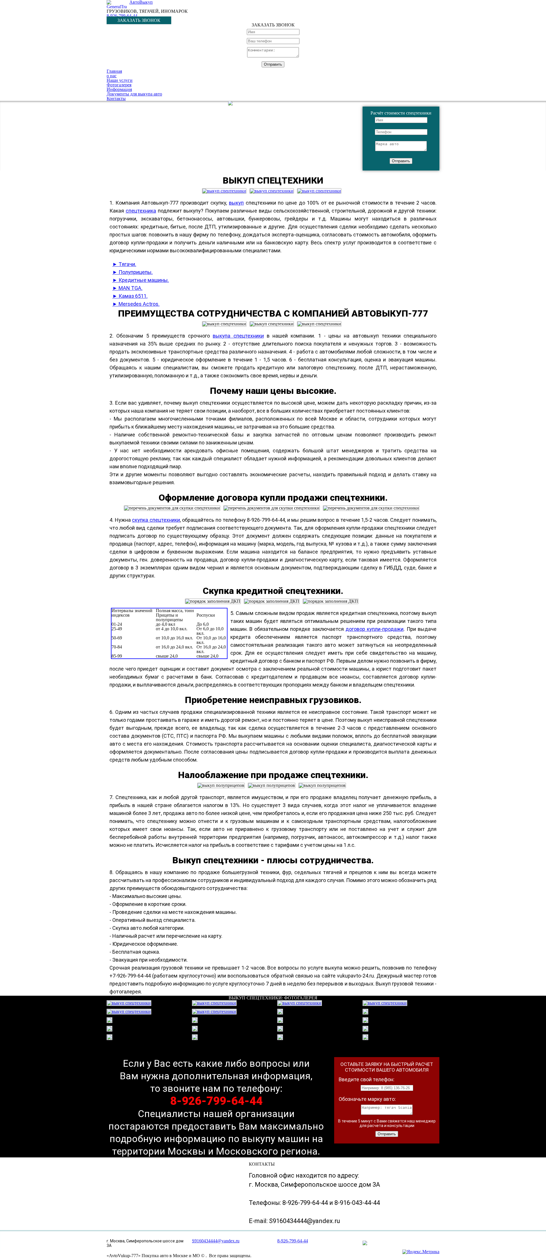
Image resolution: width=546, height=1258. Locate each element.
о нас (112, 75)
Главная (114, 71)
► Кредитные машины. (140, 280)
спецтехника (141, 211)
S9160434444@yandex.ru (215, 1240)
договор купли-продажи (375, 629)
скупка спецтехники (156, 520)
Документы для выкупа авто (134, 94)
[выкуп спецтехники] (225, 188)
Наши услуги (120, 80)
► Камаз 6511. (130, 296)
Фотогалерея (119, 84)
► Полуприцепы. (132, 272)
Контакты (116, 98)
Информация (119, 89)
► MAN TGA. (127, 288)
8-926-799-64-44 (122, 15)
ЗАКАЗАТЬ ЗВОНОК (138, 20)
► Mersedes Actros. (136, 304)
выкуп (236, 203)
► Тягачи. (124, 264)
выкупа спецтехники (238, 336)
